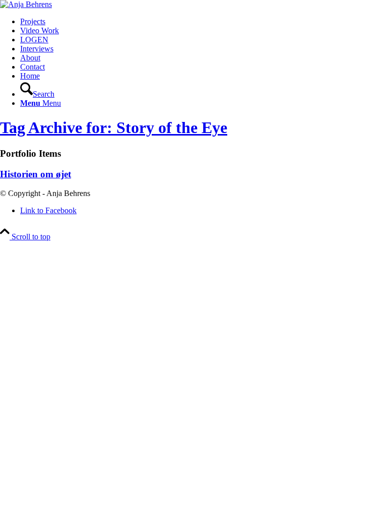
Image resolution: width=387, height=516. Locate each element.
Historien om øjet (35, 174)
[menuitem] (203, 21)
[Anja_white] (26, 4)
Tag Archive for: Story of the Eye (113, 127)
